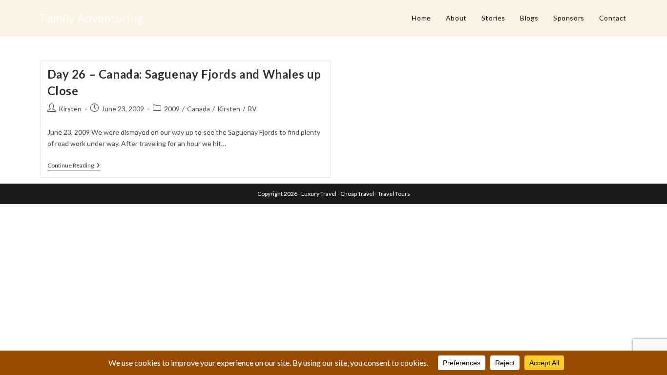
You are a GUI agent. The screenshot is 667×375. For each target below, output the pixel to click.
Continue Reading (73, 166)
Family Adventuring (92, 18)
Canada (198, 108)
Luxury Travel (318, 193)
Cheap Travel (357, 193)
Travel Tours (394, 193)
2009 (172, 108)
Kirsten (70, 108)
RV (252, 108)
